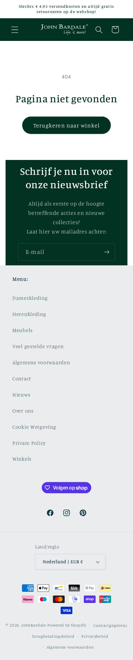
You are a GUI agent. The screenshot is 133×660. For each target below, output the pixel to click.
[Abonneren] (106, 252)
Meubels (22, 330)
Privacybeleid (94, 636)
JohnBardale (33, 624)
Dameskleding (30, 298)
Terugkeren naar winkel (66, 125)
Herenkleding (29, 314)
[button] (15, 29)
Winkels (22, 459)
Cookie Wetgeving (34, 427)
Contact (21, 378)
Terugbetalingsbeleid (53, 636)
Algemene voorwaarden (41, 362)
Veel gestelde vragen (37, 346)
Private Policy (29, 443)
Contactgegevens (110, 625)
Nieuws (21, 395)
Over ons (23, 411)
